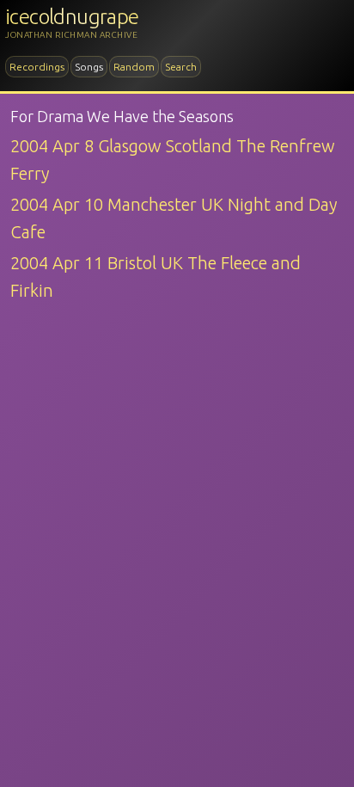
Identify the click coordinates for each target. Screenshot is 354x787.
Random (134, 66)
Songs (89, 66)
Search (181, 66)
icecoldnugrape (72, 16)
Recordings (36, 66)
